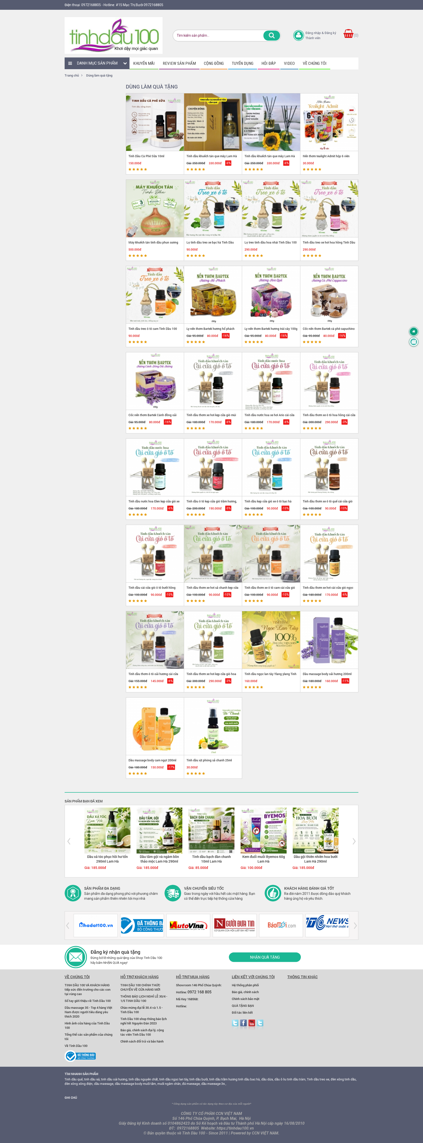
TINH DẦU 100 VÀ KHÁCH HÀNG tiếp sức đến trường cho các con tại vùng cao (87, 989)
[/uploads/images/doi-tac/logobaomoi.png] (281, 925)
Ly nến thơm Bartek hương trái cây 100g (271, 329)
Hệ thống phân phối (245, 985)
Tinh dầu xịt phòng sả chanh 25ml (209, 760)
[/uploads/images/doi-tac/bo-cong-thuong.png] (142, 925)
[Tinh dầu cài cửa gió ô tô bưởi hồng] (155, 553)
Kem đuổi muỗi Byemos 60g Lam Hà (263, 859)
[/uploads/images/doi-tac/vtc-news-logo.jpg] (327, 925)
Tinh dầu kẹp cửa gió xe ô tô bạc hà (268, 501)
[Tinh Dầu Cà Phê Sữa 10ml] (155, 122)
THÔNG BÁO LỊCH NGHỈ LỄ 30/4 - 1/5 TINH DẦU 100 (143, 998)
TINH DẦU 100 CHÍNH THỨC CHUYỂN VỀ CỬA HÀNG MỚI (140, 987)
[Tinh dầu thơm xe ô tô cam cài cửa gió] (271, 553)
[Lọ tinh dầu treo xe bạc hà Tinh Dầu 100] (213, 208)
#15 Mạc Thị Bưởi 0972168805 (139, 5)
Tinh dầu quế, (74, 1079)
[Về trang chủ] (413, 331)
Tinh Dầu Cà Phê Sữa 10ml (146, 156)
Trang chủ (72, 75)
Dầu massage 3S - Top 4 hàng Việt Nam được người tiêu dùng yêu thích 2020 (88, 1012)
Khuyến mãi (144, 63)
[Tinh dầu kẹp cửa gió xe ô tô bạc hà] (271, 467)
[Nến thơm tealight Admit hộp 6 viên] (329, 122)
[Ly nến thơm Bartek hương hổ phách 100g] (213, 294)
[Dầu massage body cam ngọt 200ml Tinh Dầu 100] (155, 726)
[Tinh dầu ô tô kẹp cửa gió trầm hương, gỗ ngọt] (213, 467)
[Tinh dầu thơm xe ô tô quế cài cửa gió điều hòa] (329, 467)
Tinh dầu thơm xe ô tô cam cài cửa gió (270, 587)
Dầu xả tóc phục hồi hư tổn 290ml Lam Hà (107, 859)
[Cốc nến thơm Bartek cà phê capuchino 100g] (329, 294)
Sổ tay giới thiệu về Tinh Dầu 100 (88, 1001)
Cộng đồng (214, 63)
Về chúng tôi (315, 63)
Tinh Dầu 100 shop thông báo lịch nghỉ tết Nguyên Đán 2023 (143, 1021)
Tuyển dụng (242, 63)
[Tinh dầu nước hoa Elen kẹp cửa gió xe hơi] (155, 467)
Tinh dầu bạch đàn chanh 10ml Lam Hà (211, 859)
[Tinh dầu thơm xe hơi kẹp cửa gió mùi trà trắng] (213, 381)
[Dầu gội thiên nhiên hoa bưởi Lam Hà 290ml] (316, 830)
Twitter (235, 1025)
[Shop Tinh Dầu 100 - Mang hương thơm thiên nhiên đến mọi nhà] (114, 35)
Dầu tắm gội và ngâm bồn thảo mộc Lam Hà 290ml (159, 859)
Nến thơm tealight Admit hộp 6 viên (326, 156)
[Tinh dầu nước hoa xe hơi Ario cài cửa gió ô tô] (271, 381)
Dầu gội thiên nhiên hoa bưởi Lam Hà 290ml (316, 859)
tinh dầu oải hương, (114, 1079)
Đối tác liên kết (242, 1012)
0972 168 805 (200, 991)
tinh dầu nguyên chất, (144, 1079)
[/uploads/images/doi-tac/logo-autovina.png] (188, 925)
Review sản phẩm (179, 63)
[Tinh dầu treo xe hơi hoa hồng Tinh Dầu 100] (329, 208)
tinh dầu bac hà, (249, 1079)
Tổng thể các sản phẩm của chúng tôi (88, 1036)
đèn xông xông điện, (79, 1084)
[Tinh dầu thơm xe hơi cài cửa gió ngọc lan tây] (329, 553)
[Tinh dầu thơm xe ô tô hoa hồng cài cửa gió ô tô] (329, 381)
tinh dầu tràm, (296, 1079)
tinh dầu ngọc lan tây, (174, 1079)
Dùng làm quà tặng (99, 75)
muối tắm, (150, 1084)
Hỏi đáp (268, 63)
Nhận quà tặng (265, 957)
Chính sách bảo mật (245, 999)
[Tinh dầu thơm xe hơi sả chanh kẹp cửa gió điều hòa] (213, 553)
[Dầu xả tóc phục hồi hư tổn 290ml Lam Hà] (107, 830)
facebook (243, 1025)
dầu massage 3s (213, 1084)
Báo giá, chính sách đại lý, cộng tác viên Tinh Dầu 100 (142, 1032)
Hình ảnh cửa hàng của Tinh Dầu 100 (87, 1025)
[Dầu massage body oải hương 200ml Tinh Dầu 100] (329, 640)
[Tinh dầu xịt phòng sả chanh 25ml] (213, 726)
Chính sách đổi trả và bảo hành (142, 1041)
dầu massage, (104, 1084)
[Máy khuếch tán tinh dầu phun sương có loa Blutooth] (155, 208)
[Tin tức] (413, 341)
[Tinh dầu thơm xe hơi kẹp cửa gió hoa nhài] (213, 640)
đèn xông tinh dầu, (344, 1079)
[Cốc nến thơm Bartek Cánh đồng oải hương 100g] (155, 381)
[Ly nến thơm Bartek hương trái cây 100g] (271, 294)
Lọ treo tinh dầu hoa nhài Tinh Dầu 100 (271, 242)
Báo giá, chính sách (245, 992)
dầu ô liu (280, 1079)
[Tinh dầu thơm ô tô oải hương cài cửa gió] (155, 640)
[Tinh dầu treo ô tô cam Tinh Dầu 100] (155, 294)
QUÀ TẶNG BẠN (243, 1005)
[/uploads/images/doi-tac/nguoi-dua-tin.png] (235, 925)
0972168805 (91, 5)
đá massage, (191, 1084)
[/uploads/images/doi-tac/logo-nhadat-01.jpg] (96, 925)
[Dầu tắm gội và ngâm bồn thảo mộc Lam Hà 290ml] (160, 830)
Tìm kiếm (271, 36)
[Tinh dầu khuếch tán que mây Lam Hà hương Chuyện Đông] (213, 122)
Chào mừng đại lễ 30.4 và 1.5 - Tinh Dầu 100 (141, 1009)
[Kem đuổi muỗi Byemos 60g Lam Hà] (264, 830)
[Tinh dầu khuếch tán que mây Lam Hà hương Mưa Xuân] (271, 122)
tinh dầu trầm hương (223, 1079)
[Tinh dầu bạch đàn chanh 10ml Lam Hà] (211, 830)
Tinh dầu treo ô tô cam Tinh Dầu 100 (153, 329)
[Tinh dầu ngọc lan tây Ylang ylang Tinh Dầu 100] (271, 640)
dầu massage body (128, 1084)
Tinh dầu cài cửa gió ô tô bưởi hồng (152, 587)
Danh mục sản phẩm (97, 63)
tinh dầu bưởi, (199, 1079)
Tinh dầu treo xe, (318, 1079)
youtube (251, 1025)
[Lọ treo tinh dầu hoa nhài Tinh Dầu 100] (271, 208)
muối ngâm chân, (169, 1084)
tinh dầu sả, (92, 1079)
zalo (260, 1025)
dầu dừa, (267, 1079)
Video (289, 63)
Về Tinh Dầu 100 (76, 1045)
